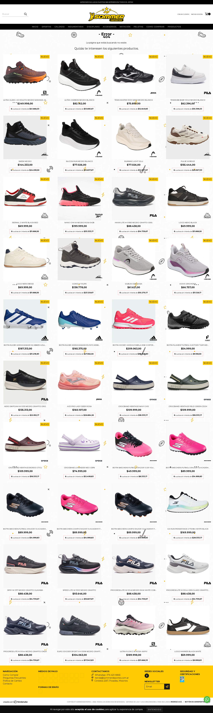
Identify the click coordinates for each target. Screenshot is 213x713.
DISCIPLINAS (93, 27)
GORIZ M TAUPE (79, 284)
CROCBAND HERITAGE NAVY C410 (133, 406)
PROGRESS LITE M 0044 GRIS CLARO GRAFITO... (187, 590)
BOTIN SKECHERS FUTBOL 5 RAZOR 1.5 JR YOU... (134, 467)
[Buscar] (25, 14)
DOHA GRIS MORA (188, 284)
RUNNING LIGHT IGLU (133, 161)
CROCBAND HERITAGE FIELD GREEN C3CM (188, 406)
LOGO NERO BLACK (188, 222)
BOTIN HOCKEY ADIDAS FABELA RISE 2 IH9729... (134, 345)
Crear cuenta (183, 14)
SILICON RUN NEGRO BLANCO (79, 161)
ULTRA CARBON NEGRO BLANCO (79, 100)
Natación (125, 27)
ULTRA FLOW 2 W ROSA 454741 (133, 651)
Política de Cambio (12, 680)
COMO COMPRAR (155, 27)
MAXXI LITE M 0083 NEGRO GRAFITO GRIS (133, 222)
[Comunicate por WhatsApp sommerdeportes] (207, 699)
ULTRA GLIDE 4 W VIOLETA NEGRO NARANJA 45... (25, 100)
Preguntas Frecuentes (14, 678)
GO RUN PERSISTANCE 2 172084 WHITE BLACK (187, 529)
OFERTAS (46, 27)
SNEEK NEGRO (25, 161)
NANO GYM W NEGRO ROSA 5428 (79, 222)
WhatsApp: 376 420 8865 (107, 675)
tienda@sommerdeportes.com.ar (112, 678)
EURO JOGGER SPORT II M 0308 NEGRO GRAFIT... (79, 651)
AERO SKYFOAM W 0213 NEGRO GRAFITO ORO (25, 406)
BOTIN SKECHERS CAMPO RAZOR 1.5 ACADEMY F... (79, 529)
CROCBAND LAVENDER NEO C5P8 (79, 467)
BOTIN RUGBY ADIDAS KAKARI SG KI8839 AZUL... (25, 345)
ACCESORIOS (109, 27)
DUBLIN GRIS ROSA (133, 284)
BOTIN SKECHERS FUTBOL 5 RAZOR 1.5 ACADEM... (188, 467)
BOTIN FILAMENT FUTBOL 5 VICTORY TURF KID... (188, 345)
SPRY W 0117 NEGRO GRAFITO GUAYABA (25, 590)
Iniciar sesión (197, 14)
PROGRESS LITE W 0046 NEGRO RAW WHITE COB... (134, 590)
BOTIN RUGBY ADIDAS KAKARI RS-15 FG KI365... (79, 345)
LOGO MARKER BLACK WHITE (187, 651)
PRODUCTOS (174, 27)
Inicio (35, 27)
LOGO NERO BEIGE (25, 284)
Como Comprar (10, 675)
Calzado (59, 27)
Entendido (154, 709)
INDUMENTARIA (76, 27)
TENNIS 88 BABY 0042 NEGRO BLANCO (187, 100)
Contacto (7, 683)
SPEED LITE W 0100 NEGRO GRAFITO (79, 590)
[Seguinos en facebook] (147, 676)
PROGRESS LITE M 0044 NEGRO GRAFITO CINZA (25, 651)
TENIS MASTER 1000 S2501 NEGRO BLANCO (133, 100)
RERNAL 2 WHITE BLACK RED (25, 222)
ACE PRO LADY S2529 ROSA (79, 406)
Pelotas (138, 27)
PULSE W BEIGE (188, 161)
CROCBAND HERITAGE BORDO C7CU (25, 467)
